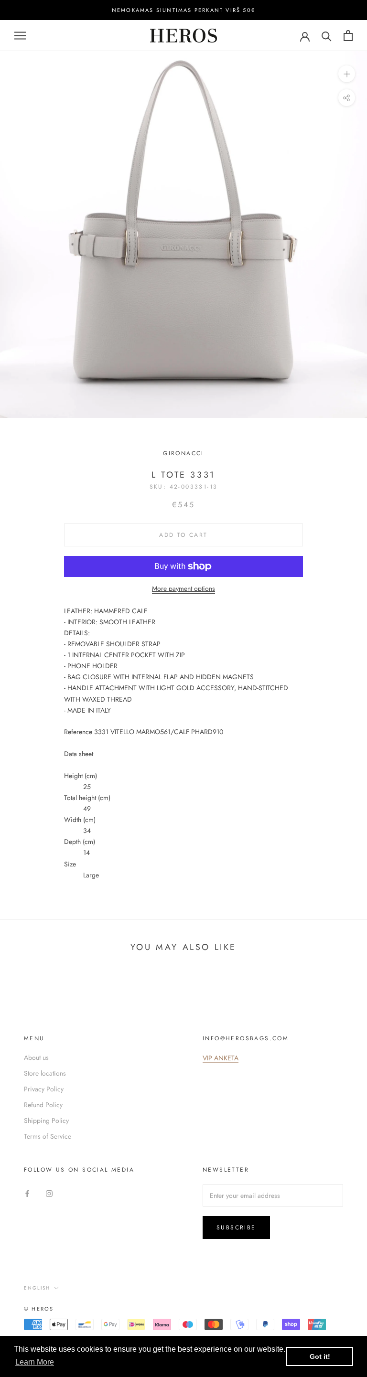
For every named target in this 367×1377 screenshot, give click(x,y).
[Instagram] (49, 1192)
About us (36, 1057)
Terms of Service (47, 1136)
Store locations (45, 1073)
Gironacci (183, 453)
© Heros (39, 1309)
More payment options (183, 588)
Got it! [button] (320, 1356)
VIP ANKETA (220, 1058)
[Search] (327, 36)
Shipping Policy (46, 1120)
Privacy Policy (44, 1089)
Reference (78, 732)
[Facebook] (27, 1192)
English (37, 1288)
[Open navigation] (20, 36)
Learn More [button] (34, 1362)
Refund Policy (43, 1105)
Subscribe (236, 1227)
